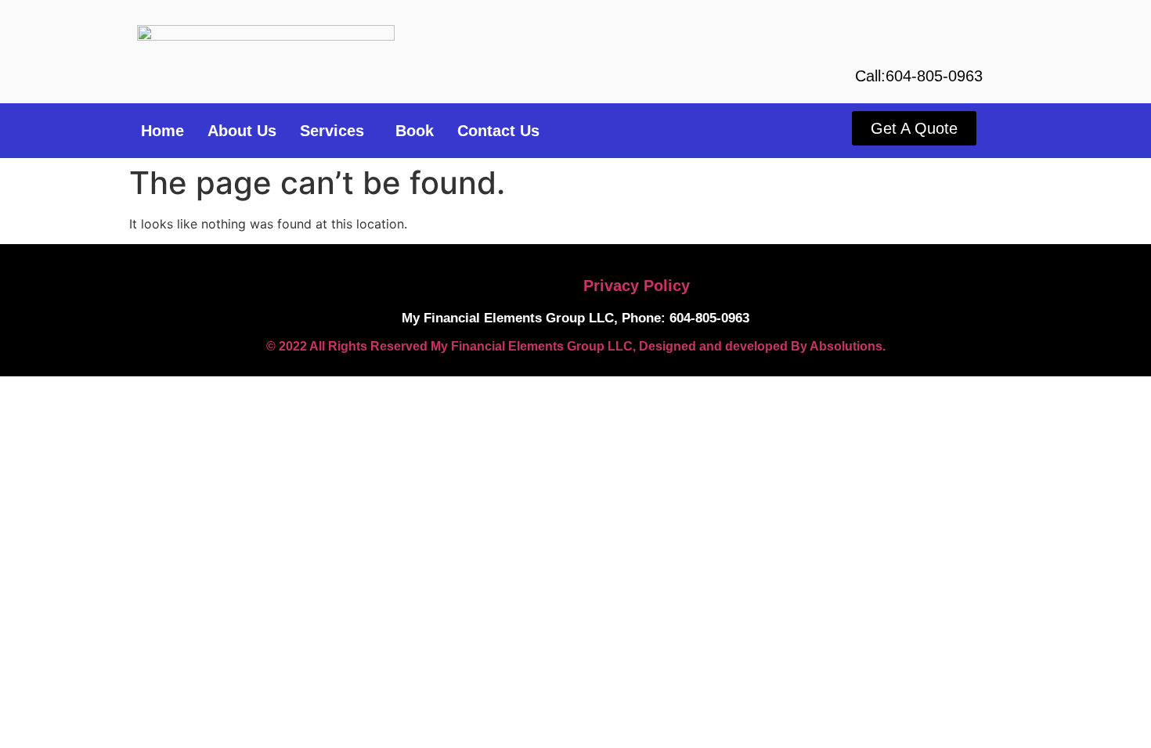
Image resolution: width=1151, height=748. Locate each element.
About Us (241, 130)
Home (162, 130)
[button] (336, 130)
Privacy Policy (636, 285)
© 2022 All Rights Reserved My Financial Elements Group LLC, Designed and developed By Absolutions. (576, 346)
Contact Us (498, 130)
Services (332, 130)
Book (414, 130)
